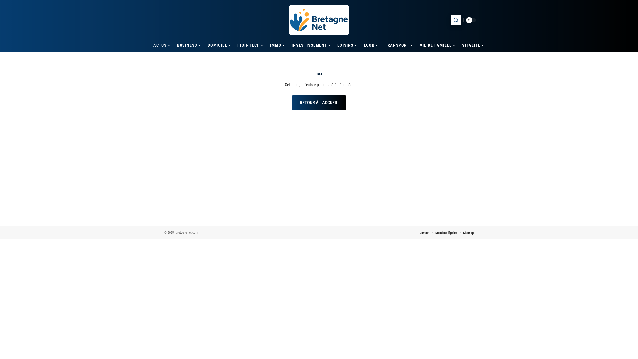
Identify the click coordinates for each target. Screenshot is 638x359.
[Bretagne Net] (319, 20)
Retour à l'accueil (319, 102)
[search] (456, 20)
